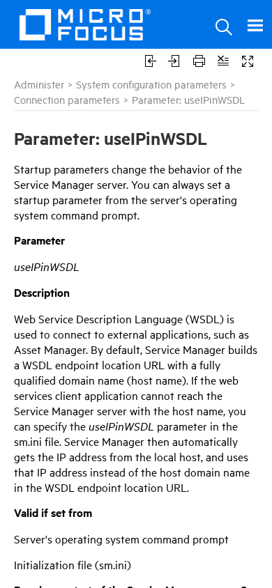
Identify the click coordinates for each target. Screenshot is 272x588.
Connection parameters (67, 99)
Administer (39, 84)
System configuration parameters (151, 84)
